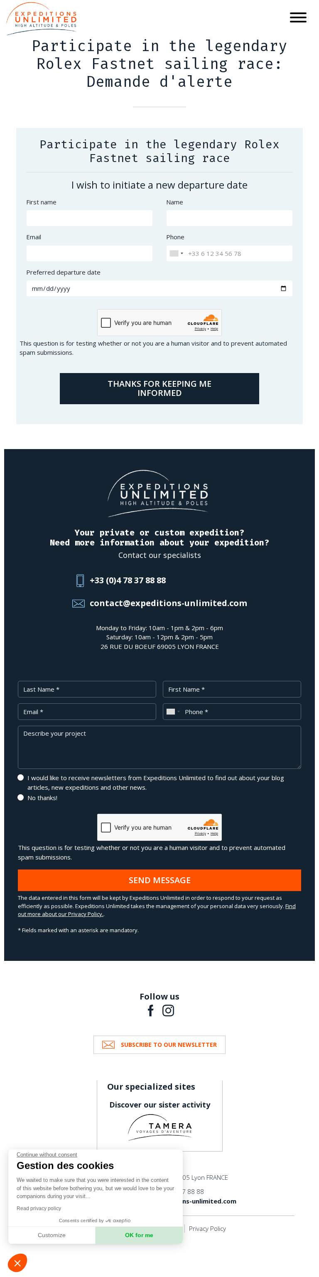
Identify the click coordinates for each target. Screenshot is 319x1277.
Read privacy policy (39, 1208)
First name (41, 202)
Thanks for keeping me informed (159, 388)
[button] (17, 1263)
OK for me (139, 1235)
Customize (52, 1235)
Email (33, 237)
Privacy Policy (207, 1228)
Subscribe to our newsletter (169, 1045)
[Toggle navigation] (298, 18)
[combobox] (176, 253)
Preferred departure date (63, 272)
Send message (160, 880)
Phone (175, 237)
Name (174, 202)
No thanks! (42, 797)
